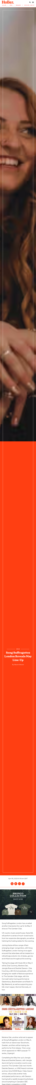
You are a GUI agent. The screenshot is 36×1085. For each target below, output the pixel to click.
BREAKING (18, 5)
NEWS (11, 5)
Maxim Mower (19, 664)
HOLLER (4, 5)
